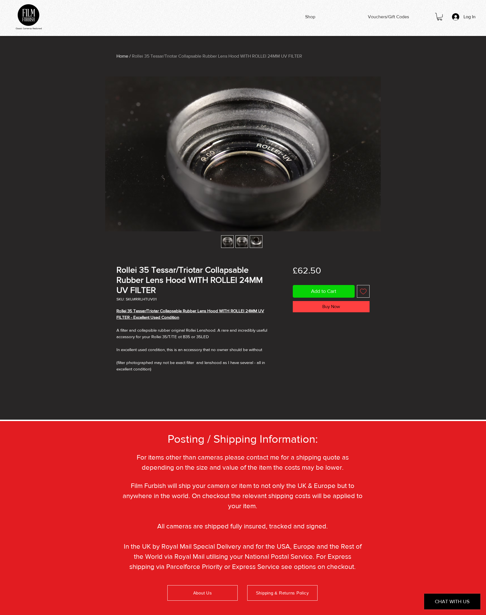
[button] (439, 17)
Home (122, 56)
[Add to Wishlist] (363, 291)
